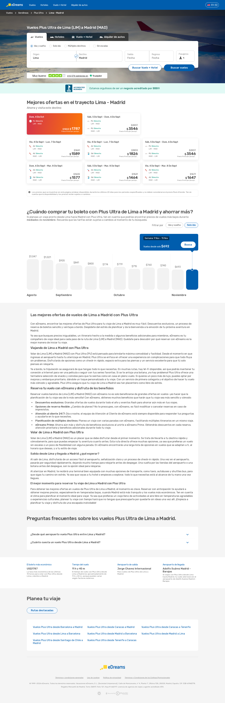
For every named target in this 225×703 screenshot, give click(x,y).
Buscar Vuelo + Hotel (145, 67)
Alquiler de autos (79, 5)
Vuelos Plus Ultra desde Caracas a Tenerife (166, 627)
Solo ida (191, 225)
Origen (36, 54)
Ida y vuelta (174, 225)
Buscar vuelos (179, 67)
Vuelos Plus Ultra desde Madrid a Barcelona (112, 633)
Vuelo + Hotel (59, 5)
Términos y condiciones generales (69, 678)
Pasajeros (183, 54)
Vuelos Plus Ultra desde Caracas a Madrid (111, 627)
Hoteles (44, 5)
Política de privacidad (112, 678)
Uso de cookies (93, 678)
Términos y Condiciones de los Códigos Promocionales (147, 678)
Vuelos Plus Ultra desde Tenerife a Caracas (111, 640)
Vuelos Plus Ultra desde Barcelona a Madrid (57, 627)
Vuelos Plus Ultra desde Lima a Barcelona (56, 633)
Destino (83, 54)
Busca (188, 244)
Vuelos (32, 5)
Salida (130, 54)
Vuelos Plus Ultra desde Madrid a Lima (163, 633)
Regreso (156, 54)
